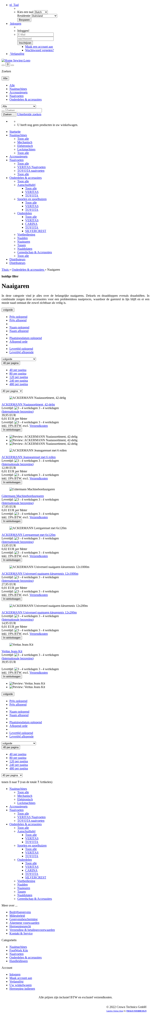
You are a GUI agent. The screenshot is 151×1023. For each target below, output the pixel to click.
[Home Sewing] (16, 60)
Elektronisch (25, 145)
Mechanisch (24, 142)
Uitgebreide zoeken (29, 114)
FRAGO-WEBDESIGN (136, 1011)
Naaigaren (23, 241)
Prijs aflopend (18, 320)
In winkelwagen (11, 429)
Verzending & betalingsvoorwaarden (32, 930)
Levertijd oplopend (21, 348)
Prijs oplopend (18, 316)
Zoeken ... (9, 114)
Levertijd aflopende (21, 352)
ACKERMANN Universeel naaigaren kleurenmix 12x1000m (40, 573)
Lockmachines (26, 149)
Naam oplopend (19, 327)
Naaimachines (18, 88)
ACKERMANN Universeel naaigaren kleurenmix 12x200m (39, 612)
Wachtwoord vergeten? (39, 50)
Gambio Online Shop (114, 1011)
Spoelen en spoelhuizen (32, 199)
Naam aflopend (19, 331)
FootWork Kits (18, 950)
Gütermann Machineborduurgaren (23, 496)
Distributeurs (17, 259)
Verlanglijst (16, 53)
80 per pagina (17, 373)
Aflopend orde (18, 341)
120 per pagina (18, 377)
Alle (12, 85)
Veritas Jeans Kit (12, 651)
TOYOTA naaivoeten (30, 170)
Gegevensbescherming (23, 919)
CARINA (31, 224)
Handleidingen (18, 961)
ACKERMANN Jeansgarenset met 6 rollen (29, 457)
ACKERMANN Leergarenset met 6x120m (28, 534)
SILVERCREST (35, 231)
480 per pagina (18, 384)
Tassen (21, 245)
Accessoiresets (18, 92)
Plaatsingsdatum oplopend (25, 338)
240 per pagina (18, 380)
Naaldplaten (24, 248)
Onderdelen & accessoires (25, 99)
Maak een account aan (39, 46)
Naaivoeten (16, 96)
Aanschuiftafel (26, 185)
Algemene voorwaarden (24, 922)
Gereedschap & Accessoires (34, 252)
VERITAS (32, 192)
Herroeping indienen (22, 988)
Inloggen (15, 23)
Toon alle (23, 138)
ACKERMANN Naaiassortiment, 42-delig (28, 404)
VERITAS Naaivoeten (31, 167)
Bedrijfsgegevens (20, 912)
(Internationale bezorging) (18, 411)
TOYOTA (31, 195)
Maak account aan (20, 978)
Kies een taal (25, 12)
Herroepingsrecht (20, 926)
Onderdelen (24, 213)
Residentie (23, 15)
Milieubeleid (17, 915)
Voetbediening (26, 234)
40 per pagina (17, 370)
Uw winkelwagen (20, 985)
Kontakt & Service (21, 933)
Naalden (22, 238)
